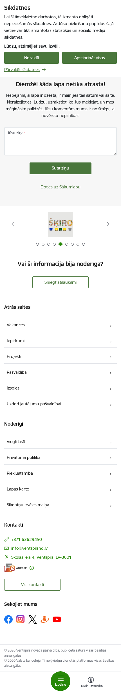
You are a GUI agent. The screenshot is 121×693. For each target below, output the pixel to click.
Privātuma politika (24, 457)
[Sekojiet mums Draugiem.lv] (45, 619)
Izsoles (13, 388)
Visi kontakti (32, 584)
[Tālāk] (108, 224)
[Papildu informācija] (32, 568)
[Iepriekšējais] (13, 224)
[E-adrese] (15, 568)
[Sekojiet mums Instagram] (20, 619)
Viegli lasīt (16, 441)
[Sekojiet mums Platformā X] (32, 619)
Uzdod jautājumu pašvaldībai (34, 403)
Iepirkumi (15, 340)
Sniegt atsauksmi (60, 282)
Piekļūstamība (20, 473)
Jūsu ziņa (15, 132)
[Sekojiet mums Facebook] (8, 619)
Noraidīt (31, 57)
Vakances (16, 324)
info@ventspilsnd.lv (29, 548)
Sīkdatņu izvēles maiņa (28, 504)
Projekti (14, 356)
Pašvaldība (17, 372)
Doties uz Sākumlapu (60, 187)
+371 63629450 (26, 539)
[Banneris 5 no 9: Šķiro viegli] (60, 224)
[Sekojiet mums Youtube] (57, 619)
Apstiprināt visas (89, 57)
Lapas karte (18, 489)
